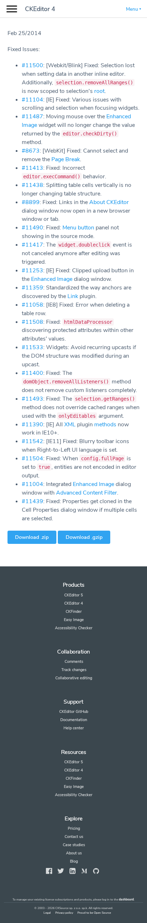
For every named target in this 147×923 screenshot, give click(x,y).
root (99, 91)
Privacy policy (64, 913)
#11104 (32, 100)
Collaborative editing (73, 678)
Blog (74, 861)
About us (74, 853)
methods (105, 424)
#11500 (32, 65)
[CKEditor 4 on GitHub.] (96, 871)
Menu (132, 9)
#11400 (32, 373)
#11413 (32, 168)
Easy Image (74, 619)
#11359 (32, 288)
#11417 (32, 245)
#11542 (32, 441)
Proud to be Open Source (94, 913)
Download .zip (32, 537)
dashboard (126, 900)
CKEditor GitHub (73, 711)
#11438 (32, 185)
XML (70, 424)
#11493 (32, 399)
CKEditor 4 (40, 9)
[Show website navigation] (12, 9)
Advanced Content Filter (86, 493)
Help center (74, 728)
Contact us (74, 836)
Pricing (74, 828)
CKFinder (74, 611)
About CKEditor (109, 202)
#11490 (32, 228)
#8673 (31, 151)
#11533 (32, 347)
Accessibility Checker (73, 628)
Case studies (74, 845)
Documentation (73, 720)
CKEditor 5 (73, 595)
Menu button (78, 228)
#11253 (32, 270)
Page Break (65, 159)
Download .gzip (84, 537)
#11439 (32, 501)
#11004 (32, 484)
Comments (74, 661)
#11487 (32, 116)
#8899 (31, 202)
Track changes (73, 670)
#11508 (32, 322)
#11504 (32, 458)
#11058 (32, 305)
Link (72, 296)
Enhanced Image (51, 279)
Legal (47, 913)
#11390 (32, 424)
